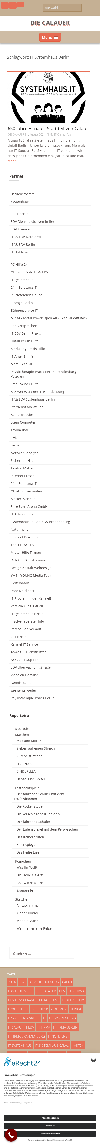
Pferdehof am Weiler (27, 407)
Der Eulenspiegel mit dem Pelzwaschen (47, 829)
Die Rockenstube (30, 806)
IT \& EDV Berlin (23, 244)
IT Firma (43, 1027)
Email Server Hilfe (24, 384)
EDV (62, 991)
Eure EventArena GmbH (29, 506)
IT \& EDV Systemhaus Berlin (33, 399)
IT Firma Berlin (65, 1027)
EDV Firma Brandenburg (28, 1000)
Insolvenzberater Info (27, 621)
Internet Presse (22, 476)
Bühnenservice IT (24, 310)
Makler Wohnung (24, 499)
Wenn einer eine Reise (34, 928)
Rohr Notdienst (22, 591)
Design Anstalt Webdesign (31, 568)
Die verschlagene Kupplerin (38, 814)
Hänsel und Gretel (31, 779)
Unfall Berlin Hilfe (24, 341)
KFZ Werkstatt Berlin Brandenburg (37, 391)
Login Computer (23, 422)
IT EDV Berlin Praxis (26, 333)
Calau (67, 982)
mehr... (13, 161)
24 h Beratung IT (24, 287)
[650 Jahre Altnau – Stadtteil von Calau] (48, 97)
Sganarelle (25, 890)
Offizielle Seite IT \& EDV (29, 272)
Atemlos (52, 982)
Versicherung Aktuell (27, 606)
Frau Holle (24, 763)
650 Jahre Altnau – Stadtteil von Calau (47, 129)
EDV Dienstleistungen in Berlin (34, 221)
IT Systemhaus (22, 280)
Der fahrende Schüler (33, 821)
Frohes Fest (18, 1009)
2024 (12, 982)
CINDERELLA (26, 771)
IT (44, 1018)
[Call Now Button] (11, 1135)
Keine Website (22, 414)
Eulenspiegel (27, 844)
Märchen (22, 734)
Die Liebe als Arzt (30, 875)
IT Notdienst (20, 252)
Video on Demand (24, 675)
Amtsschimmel (28, 905)
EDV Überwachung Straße (31, 667)
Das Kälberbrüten (30, 837)
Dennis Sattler (22, 682)
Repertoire (22, 728)
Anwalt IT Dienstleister (28, 652)
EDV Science (20, 229)
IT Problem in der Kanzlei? (31, 598)
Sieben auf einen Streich (36, 748)
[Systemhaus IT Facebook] (5, 5)
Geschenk (39, 1009)
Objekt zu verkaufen (26, 491)
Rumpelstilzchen (30, 756)
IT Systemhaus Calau (52, 1045)
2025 (22, 982)
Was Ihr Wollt (27, 867)
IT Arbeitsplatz (22, 514)
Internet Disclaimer (26, 537)
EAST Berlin (20, 214)
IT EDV (29, 1027)
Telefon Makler (22, 468)
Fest (55, 1000)
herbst (75, 1009)
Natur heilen (20, 529)
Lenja (15, 445)
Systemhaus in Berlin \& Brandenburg (40, 522)
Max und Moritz (29, 740)
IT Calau (14, 1027)
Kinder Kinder (27, 913)
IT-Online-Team (63, 134)
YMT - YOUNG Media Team (31, 575)
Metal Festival (21, 364)
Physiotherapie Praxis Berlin (32, 698)
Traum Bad (19, 430)
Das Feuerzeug (20, 991)
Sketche (21, 899)
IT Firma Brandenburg (26, 1036)
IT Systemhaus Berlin (27, 613)
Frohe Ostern (73, 1000)
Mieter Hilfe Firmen (26, 552)
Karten (78, 1045)
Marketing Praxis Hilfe (28, 348)
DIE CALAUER (50, 23)
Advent (35, 982)
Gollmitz (59, 1009)
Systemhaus (20, 201)
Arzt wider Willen (30, 882)
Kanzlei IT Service (24, 644)
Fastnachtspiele (27, 788)
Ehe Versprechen (24, 325)
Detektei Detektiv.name (29, 560)
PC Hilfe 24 (19, 264)
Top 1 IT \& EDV (22, 545)
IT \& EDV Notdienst (26, 237)
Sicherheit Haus (23, 460)
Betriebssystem (23, 194)
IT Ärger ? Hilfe (22, 356)
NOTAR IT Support (25, 659)
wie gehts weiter (23, 690)
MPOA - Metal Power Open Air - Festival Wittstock (49, 318)
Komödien (23, 861)
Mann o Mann (27, 921)
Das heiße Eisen (29, 852)
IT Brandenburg (62, 1018)
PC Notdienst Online (26, 295)
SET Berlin (19, 636)
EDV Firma (76, 991)
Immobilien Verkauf (26, 629)
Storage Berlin (22, 303)
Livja (14, 437)
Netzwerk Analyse (24, 453)
